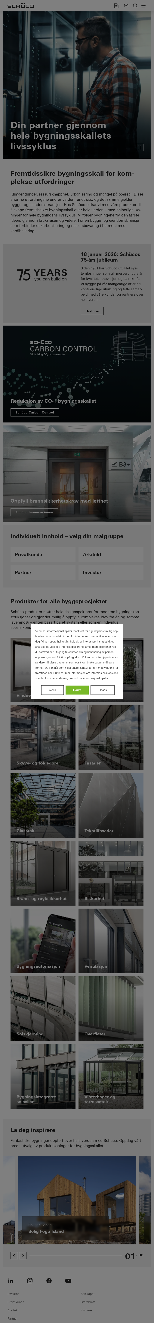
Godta (77, 690)
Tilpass (102, 690)
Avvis (52, 690)
